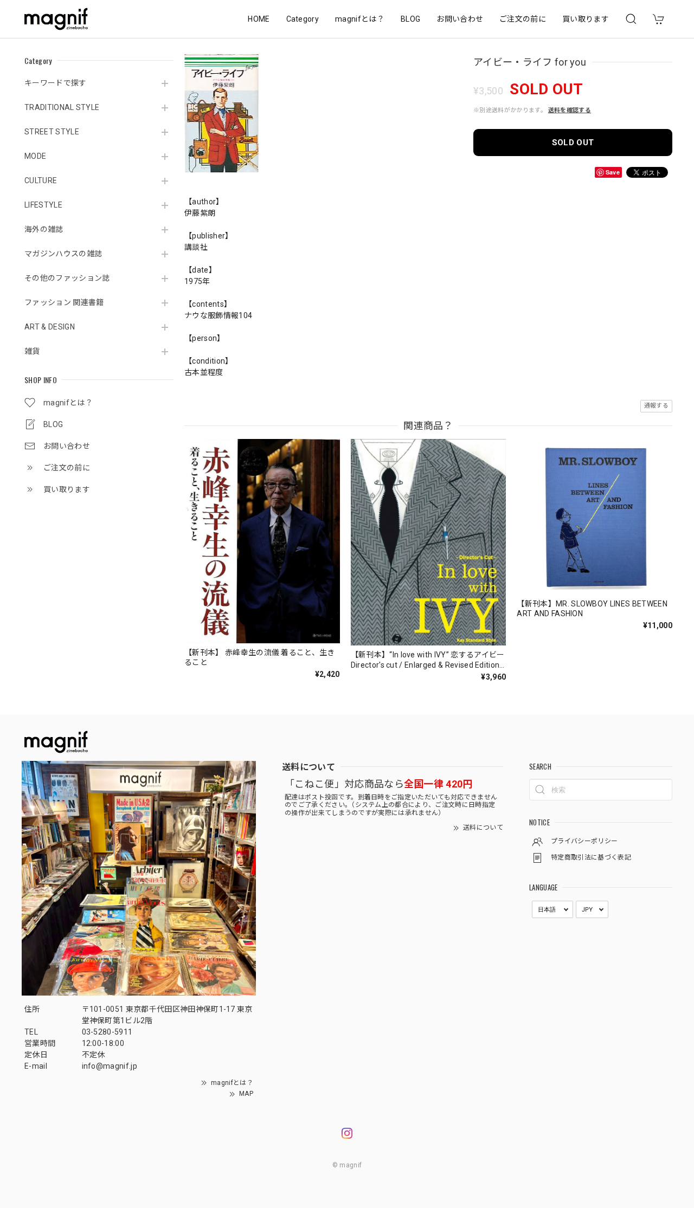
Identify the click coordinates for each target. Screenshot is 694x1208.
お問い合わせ (459, 19)
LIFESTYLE (43, 205)
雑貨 (32, 351)
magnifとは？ (359, 19)
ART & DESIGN (49, 326)
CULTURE (40, 180)
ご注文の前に (522, 19)
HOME (258, 19)
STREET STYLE (51, 131)
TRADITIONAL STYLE (61, 107)
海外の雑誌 (43, 229)
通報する (656, 405)
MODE (35, 156)
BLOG (410, 19)
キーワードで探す (55, 83)
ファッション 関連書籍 (64, 302)
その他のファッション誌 (67, 278)
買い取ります (585, 19)
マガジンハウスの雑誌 (63, 253)
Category (302, 19)
